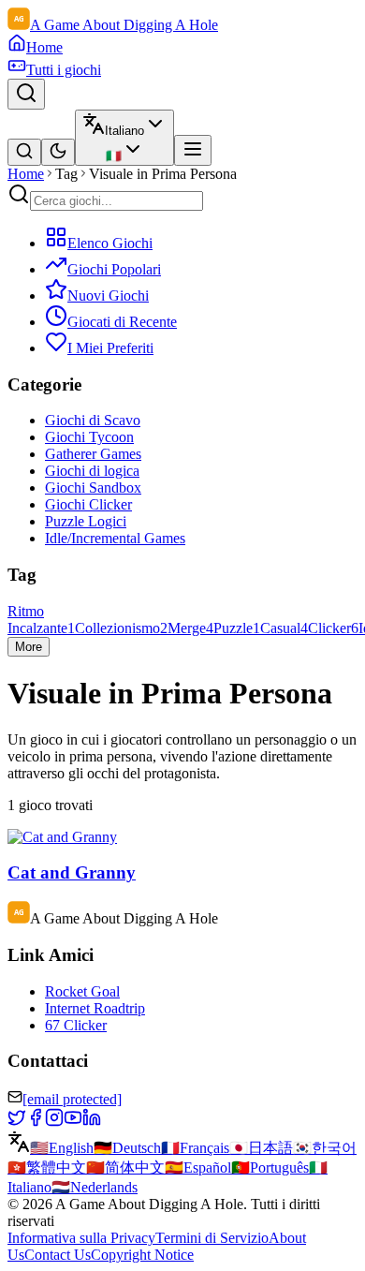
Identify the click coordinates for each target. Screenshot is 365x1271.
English (62, 1148)
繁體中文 (46, 1167)
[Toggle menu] (193, 150)
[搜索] (24, 152)
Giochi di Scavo (92, 420)
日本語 (261, 1148)
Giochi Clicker (88, 504)
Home (25, 174)
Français (195, 1148)
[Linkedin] (91, 1122)
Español (198, 1167)
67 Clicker (76, 1025)
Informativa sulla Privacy (81, 1238)
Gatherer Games (93, 454)
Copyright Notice (142, 1255)
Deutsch (127, 1148)
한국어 (325, 1148)
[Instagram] (54, 1122)
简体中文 (125, 1167)
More (28, 647)
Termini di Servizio (212, 1238)
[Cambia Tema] (58, 152)
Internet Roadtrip (95, 1008)
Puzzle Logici (85, 521)
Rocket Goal (82, 991)
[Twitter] (16, 1122)
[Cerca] (26, 94)
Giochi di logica (92, 471)
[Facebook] (35, 1122)
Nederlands (94, 1187)
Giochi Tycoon (89, 437)
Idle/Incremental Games (115, 538)
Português (270, 1167)
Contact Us (57, 1255)
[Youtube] (73, 1122)
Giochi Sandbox (93, 487)
